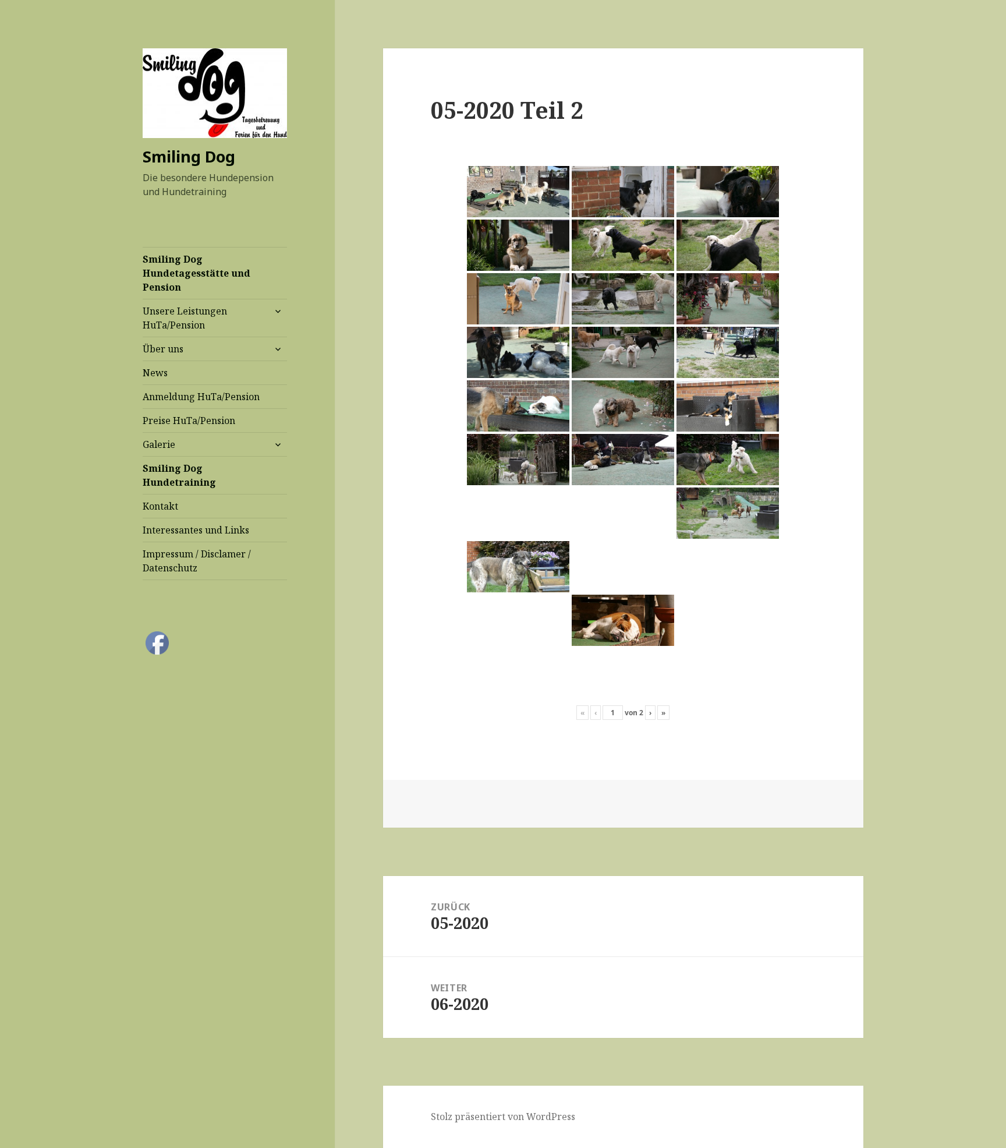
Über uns (163, 348)
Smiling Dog (189, 156)
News (155, 372)
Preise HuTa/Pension (189, 420)
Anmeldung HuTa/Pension (201, 396)
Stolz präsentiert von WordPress (503, 1116)
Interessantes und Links (196, 530)
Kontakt (160, 506)
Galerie (159, 444)
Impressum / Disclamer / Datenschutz (197, 560)
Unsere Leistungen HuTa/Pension (185, 318)
